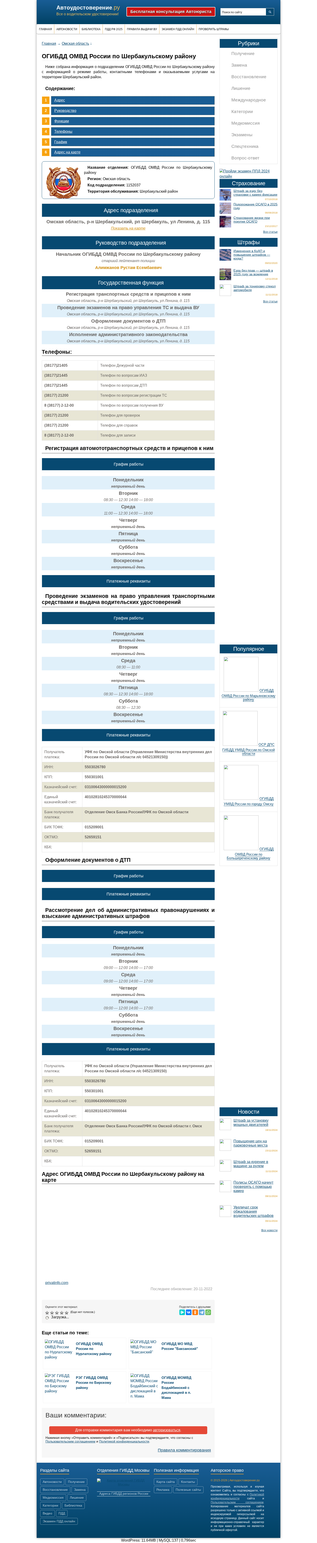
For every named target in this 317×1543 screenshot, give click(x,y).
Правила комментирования (184, 1450)
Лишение (240, 88)
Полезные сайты (188, 1489)
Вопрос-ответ (245, 158)
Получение (243, 53)
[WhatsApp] (208, 1312)
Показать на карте (128, 228)
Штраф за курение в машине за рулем (250, 1164)
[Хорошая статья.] (62, 1313)
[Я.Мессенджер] (182, 1312)
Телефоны (63, 131)
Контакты (188, 1482)
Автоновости (66, 29)
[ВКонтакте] (188, 1312)
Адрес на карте (67, 152)
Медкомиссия (245, 123)
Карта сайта (165, 1482)
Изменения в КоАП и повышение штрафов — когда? (251, 254)
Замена (239, 65)
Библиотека (91, 29)
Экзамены (241, 134)
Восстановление (248, 76)
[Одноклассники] (195, 1312)
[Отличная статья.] (67, 1313)
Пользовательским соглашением (70, 1441)
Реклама (162, 1489)
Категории (242, 111)
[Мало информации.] (57, 1313)
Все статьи (270, 231)
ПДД (61, 1513)
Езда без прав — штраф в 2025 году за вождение (253, 272)
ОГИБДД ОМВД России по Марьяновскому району (248, 694)
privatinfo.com (56, 1283)
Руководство (65, 111)
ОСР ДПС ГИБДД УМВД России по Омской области (248, 748)
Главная (45, 29)
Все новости (269, 1230)
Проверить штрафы (214, 29)
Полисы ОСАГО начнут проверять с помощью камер (253, 1186)
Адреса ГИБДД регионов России (123, 1493)
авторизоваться (166, 1430)
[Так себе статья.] (52, 1313)
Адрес (59, 100)
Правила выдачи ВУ (142, 29)
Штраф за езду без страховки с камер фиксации (255, 192)
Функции (61, 121)
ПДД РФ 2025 (114, 29)
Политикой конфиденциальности (124, 1441)
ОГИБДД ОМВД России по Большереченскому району (250, 853)
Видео (47, 1513)
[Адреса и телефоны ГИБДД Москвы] (123, 1484)
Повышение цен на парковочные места (250, 1143)
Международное (248, 99)
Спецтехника (245, 146)
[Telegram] (201, 1312)
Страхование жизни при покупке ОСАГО (251, 219)
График (60, 142)
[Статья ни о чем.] (47, 1313)
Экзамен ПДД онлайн (178, 29)
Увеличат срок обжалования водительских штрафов (253, 1211)
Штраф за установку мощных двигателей (250, 1122)
